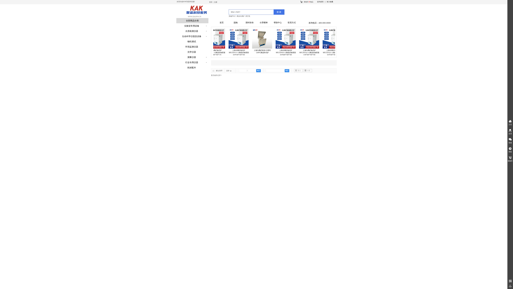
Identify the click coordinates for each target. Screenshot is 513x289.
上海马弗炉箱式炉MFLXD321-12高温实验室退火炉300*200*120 (327, 52)
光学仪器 (191, 52)
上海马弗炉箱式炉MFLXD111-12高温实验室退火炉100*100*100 (233, 52)
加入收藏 (330, 2)
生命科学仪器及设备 (191, 36)
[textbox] (247, 12)
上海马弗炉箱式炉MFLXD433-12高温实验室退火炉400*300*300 (280, 52)
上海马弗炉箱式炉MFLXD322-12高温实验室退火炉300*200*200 (304, 52)
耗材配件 (191, 67)
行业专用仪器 (191, 62)
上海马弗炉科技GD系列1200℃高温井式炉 (256, 51)
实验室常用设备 (191, 26)
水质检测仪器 (191, 31)
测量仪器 (191, 57)
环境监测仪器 (191, 47)
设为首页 (320, 2)
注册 (215, 2)
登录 (210, 2)
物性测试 (191, 41)
